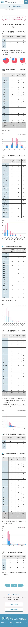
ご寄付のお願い (14, 609)
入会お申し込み (14, 604)
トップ (2, 9)
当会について (3, 622)
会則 (11, 622)
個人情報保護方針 (18, 622)
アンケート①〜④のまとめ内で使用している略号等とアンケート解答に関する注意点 (13, 18)
